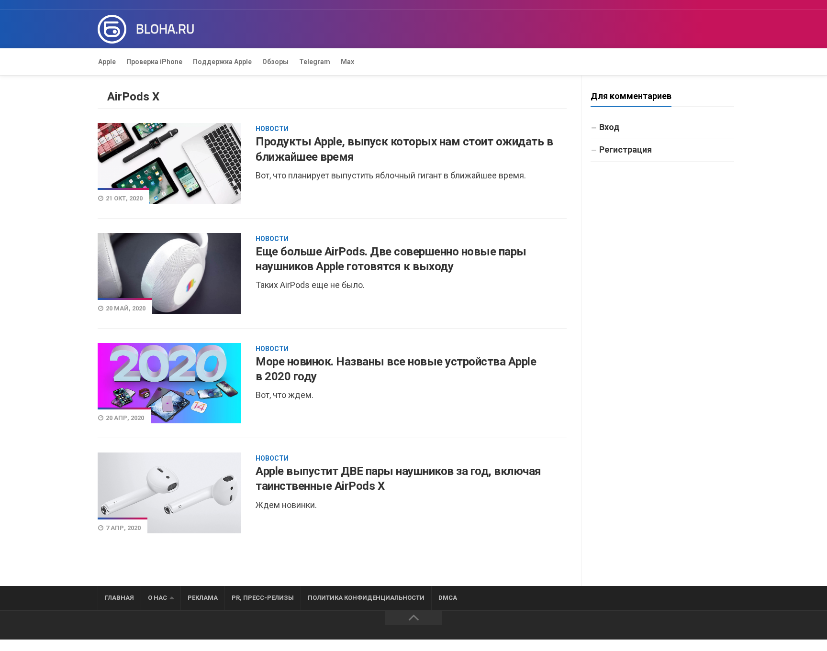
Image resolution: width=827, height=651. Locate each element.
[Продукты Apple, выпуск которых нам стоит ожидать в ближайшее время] (169, 163)
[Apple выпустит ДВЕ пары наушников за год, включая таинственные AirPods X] (169, 492)
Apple (107, 62)
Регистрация (625, 149)
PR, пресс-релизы (263, 597)
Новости (272, 128)
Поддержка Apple (222, 62)
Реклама (203, 597)
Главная (119, 597)
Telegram (314, 62)
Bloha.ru (165, 29)
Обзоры (275, 62)
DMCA (447, 597)
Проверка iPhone (154, 62)
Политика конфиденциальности (366, 597)
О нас (157, 597)
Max (347, 62)
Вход (609, 127)
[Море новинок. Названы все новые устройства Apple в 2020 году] (169, 383)
